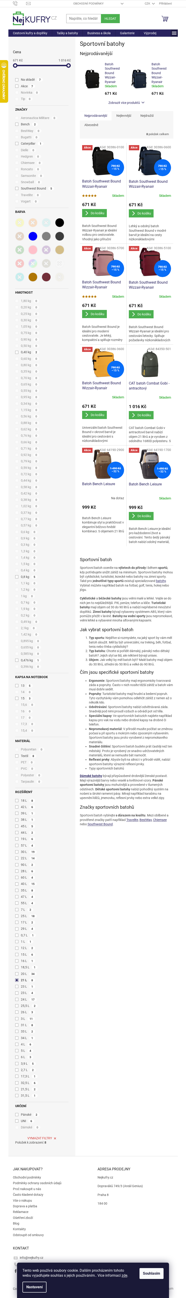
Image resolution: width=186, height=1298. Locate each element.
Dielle (27, 150)
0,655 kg (30, 647)
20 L (28, 974)
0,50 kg (29, 346)
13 (26, 685)
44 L (27, 832)
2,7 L (27, 1070)
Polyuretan (31, 749)
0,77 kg (29, 519)
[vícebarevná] (32, 263)
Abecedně (91, 125)
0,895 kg (30, 641)
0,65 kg (29, 384)
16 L (27, 961)
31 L (27, 1025)
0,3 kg (28, 544)
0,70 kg (29, 378)
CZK (148, 3)
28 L (27, 871)
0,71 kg (29, 448)
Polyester (30, 775)
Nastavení (34, 1287)
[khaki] (46, 263)
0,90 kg (29, 339)
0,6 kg (28, 532)
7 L (26, 909)
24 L (28, 999)
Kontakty (19, 1229)
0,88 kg (29, 423)
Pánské (29, 1114)
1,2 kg (28, 589)
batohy (161, 581)
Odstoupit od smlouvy (28, 1235)
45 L (27, 826)
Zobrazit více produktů (124, 103)
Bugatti (29, 137)
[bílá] (59, 263)
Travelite (30, 195)
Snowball (30, 182)
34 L (27, 1038)
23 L (27, 986)
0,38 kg (29, 500)
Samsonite (31, 176)
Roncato (30, 169)
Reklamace (20, 1212)
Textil (27, 756)
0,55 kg (29, 390)
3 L (27, 1018)
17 (26, 717)
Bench (28, 124)
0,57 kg (29, 525)
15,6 (27, 704)
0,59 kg (29, 468)
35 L (27, 890)
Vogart (29, 201)
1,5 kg (28, 564)
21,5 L (28, 1089)
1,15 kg (29, 410)
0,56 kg (29, 416)
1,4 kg (28, 557)
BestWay (30, 131)
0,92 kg (29, 455)
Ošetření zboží (23, 1218)
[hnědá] (19, 236)
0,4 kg (28, 570)
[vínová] (46, 277)
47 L (27, 897)
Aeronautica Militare (38, 118)
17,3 (27, 724)
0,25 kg (29, 314)
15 (26, 698)
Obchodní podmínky (88, 3)
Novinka (29, 92)
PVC (27, 768)
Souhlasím (151, 1273)
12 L (27, 948)
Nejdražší (147, 115)
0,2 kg (28, 615)
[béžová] (59, 249)
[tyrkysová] (46, 222)
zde (124, 1275)
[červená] (19, 263)
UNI (26, 1121)
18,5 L (28, 967)
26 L (27, 1012)
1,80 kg (29, 301)
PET (27, 762)
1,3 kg (28, 551)
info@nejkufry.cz (31, 1257)
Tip (26, 99)
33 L (27, 1031)
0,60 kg (29, 358)
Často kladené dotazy (28, 1194)
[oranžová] (32, 222)
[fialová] (46, 249)
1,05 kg (29, 326)
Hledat (110, 18)
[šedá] (46, 236)
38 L (27, 819)
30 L (28, 852)
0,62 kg (29, 429)
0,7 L (27, 935)
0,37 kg (29, 512)
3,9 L (27, 1063)
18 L (27, 800)
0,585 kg (30, 653)
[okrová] (32, 277)
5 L (26, 1050)
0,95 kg (29, 397)
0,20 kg (29, 307)
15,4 (27, 730)
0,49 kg (29, 621)
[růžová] (32, 249)
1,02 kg (29, 506)
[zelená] (19, 249)
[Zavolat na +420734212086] (19, 3)
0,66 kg (29, 442)
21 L (27, 980)
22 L (28, 858)
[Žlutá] (19, 222)
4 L (26, 1044)
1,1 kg (28, 583)
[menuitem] (30, 33)
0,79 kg (29, 461)
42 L (27, 807)
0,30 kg (29, 320)
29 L (27, 928)
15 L (27, 954)
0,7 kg (28, 602)
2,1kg (28, 628)
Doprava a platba (25, 1206)
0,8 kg (28, 577)
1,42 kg (29, 634)
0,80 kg (29, 365)
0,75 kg (29, 333)
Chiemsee (31, 163)
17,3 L (28, 1076)
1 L (26, 941)
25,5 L (28, 1006)
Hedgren (30, 156)
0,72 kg (29, 474)
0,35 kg (29, 371)
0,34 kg (29, 403)
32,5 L (28, 1083)
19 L (27, 839)
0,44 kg (29, 480)
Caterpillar (31, 143)
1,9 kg (28, 609)
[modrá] (32, 236)
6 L (26, 1057)
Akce (27, 86)
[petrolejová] (19, 277)
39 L (27, 813)
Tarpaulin (30, 781)
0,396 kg (30, 666)
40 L (28, 884)
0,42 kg (29, 493)
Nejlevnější (123, 115)
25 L (28, 916)
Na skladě (31, 79)
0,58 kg (29, 487)
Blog (16, 1223)
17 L (27, 922)
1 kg (27, 596)
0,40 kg (29, 352)
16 (26, 711)
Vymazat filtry (39, 1138)
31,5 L (28, 1095)
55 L (27, 903)
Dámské (29, 1127)
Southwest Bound (36, 188)
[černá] (59, 222)
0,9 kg (28, 538)
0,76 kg (29, 435)
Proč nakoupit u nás (27, 1189)
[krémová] (59, 277)
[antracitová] (59, 236)
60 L (27, 877)
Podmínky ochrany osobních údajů (37, 1183)
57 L (27, 845)
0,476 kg (30, 660)
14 (26, 692)
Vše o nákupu (22, 1200)
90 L (27, 865)
